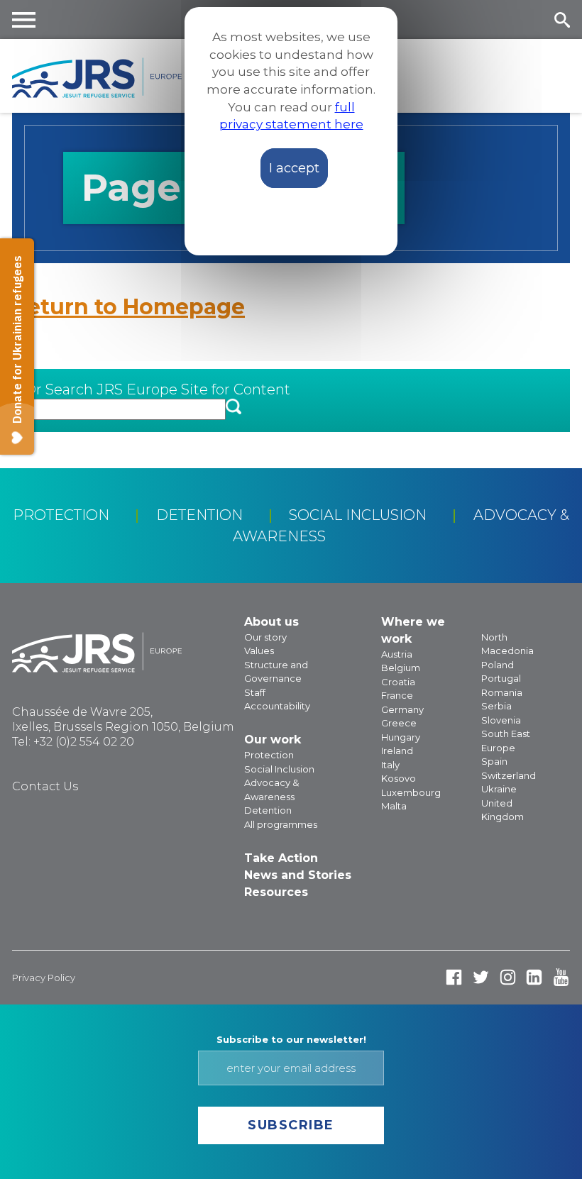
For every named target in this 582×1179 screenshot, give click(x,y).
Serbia (496, 706)
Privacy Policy (43, 977)
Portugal (501, 678)
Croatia (398, 681)
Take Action (281, 858)
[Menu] (24, 19)
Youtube (561, 977)
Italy (390, 764)
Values (259, 650)
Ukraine (499, 789)
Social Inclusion (358, 515)
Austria (396, 654)
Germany (402, 709)
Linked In (534, 977)
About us (271, 622)
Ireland (397, 750)
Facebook (454, 977)
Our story (265, 637)
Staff (254, 692)
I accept (294, 168)
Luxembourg (411, 792)
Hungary (400, 737)
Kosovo (398, 778)
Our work (272, 739)
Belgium (400, 667)
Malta (394, 806)
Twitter (481, 977)
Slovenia (501, 720)
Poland (497, 664)
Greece (399, 723)
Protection (61, 515)
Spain (494, 761)
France (397, 695)
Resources (276, 892)
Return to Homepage (128, 307)
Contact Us (45, 786)
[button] (233, 407)
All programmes (280, 824)
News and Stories (297, 875)
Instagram (508, 977)
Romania (501, 692)
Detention (199, 515)
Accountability (277, 706)
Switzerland (508, 775)
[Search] (562, 19)
